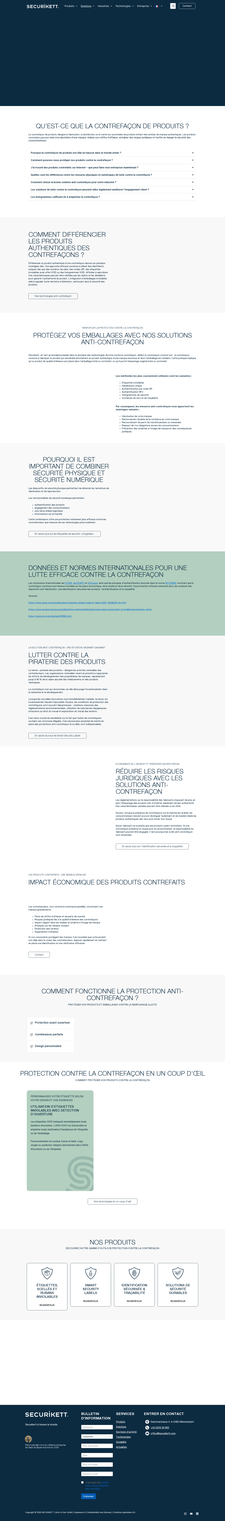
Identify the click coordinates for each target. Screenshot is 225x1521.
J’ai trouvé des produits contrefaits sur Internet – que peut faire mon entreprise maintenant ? (84, 167)
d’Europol (93, 583)
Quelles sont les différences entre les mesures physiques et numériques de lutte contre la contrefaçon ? (91, 174)
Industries (103, 6)
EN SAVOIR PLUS (47, 1305)
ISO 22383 (170, 583)
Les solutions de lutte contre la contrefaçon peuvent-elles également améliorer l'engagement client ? (90, 189)
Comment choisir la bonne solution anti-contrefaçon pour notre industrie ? (73, 182)
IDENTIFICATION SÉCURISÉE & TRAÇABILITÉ (134, 1289)
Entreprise (143, 6)
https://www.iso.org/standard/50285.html (49, 616)
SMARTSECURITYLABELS (91, 1289)
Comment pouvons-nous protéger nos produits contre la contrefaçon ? (72, 160)
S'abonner (88, 1496)
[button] (112, 153)
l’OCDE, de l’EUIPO (74, 583)
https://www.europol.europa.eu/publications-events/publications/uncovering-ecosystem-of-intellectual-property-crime (90, 610)
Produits (69, 6)
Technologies (123, 6)
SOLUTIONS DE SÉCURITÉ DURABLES (178, 1289)
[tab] (51, 1023)
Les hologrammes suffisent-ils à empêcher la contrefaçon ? (65, 196)
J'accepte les (97, 1485)
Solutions (86, 6)
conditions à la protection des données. (97, 1485)
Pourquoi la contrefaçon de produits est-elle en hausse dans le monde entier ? (76, 152)
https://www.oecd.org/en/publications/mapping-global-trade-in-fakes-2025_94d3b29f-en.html (77, 603)
